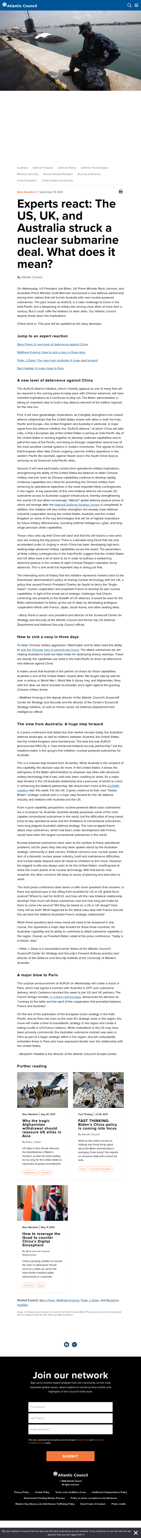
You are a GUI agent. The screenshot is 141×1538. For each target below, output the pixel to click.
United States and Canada (57, 180)
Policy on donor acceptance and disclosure (94, 1498)
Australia (22, 168)
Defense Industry (43, 168)
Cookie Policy (42, 1492)
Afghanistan (30, 1172)
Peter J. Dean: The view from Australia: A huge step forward (57, 360)
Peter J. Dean (90, 1300)
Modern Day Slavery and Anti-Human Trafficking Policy (45, 1504)
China (83, 1168)
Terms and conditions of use (70, 1492)
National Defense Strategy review (77, 505)
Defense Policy (67, 168)
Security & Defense (89, 174)
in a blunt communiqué (65, 997)
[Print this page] (121, 192)
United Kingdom (27, 180)
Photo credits (118, 1504)
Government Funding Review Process (44, 1498)
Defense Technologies (94, 168)
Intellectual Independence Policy (109, 1492)
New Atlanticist (26, 192)
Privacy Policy (82, 1440)
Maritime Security (27, 174)
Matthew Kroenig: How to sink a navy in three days (51, 352)
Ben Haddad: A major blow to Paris (40, 368)
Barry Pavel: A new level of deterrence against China (52, 344)
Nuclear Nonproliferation (58, 174)
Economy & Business (100, 1168)
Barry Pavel (47, 1300)
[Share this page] (74, 1344)
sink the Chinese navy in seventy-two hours (50, 650)
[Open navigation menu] (136, 5)
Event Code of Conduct (93, 1504)
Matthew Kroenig (67, 1300)
